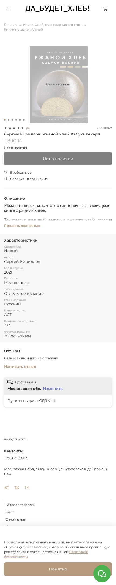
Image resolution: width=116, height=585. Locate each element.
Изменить (53, 388)
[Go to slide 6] (24, 120)
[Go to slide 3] (12, 120)
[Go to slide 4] (16, 120)
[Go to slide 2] (8, 120)
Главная (10, 25)
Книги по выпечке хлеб (23, 29)
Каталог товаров (20, 505)
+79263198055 (16, 458)
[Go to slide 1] (5, 120)
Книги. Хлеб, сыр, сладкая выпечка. (53, 25)
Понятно (58, 569)
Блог (10, 512)
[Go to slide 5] (20, 120)
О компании (16, 519)
